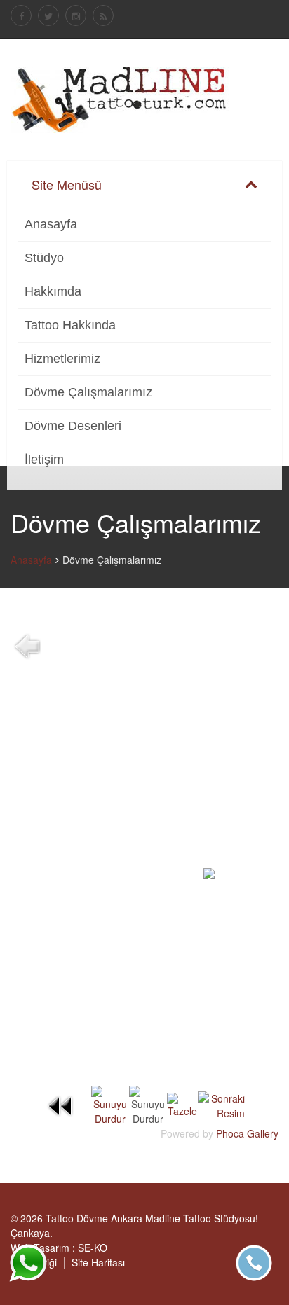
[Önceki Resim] (61, 1104)
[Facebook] (21, 15)
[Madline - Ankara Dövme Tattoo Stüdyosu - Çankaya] (120, 98)
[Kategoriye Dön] (27, 644)
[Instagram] (75, 15)
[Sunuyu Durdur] (110, 1104)
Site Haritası (98, 1262)
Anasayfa (51, 224)
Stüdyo (44, 258)
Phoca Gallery (247, 1133)
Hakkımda (53, 291)
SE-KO (92, 1248)
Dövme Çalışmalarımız (88, 392)
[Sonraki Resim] (221, 1104)
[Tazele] (182, 1104)
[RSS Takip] (103, 15)
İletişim (44, 460)
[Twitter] (48, 15)
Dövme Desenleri (73, 426)
